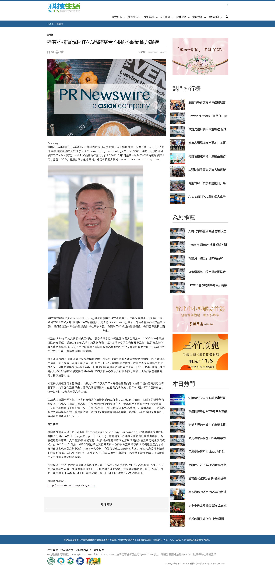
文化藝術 (149, 17)
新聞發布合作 (83, 550)
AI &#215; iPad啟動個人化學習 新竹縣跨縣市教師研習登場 (207, 196)
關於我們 (53, 550)
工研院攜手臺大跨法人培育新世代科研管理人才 (207, 169)
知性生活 (133, 17)
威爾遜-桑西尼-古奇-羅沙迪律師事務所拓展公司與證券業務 (207, 478)
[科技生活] (64, 9)
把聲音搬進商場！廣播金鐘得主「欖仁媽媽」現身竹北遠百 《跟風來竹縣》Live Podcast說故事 (207, 156)
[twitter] (53, 52)
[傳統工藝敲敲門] (200, 352)
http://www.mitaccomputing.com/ (71, 485)
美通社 (60, 23)
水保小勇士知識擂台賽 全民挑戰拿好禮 (207, 505)
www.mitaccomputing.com (140, 159)
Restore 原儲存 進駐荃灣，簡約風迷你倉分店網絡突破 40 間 (207, 244)
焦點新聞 (214, 17)
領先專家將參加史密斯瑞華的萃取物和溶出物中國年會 (207, 438)
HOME (50, 23)
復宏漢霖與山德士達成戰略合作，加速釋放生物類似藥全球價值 (207, 272)
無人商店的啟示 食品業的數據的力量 (207, 492)
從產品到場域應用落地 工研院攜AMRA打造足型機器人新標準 (207, 142)
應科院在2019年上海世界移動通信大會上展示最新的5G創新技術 (207, 465)
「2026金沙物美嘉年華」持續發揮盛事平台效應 (207, 285)
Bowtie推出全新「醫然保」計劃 (207, 116)
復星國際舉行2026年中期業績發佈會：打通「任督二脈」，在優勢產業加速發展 (207, 411)
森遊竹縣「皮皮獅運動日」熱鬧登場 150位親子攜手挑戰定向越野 (207, 183)
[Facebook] (228, 4)
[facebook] (49, 52)
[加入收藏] (62, 52)
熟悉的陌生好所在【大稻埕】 (207, 518)
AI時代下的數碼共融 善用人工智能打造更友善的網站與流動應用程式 (207, 231)
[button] (226, 17)
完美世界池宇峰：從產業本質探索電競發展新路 (207, 424)
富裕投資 (197, 17)
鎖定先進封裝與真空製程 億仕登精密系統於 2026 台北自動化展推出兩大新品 (207, 129)
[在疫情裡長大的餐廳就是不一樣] (200, 56)
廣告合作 (99, 550)
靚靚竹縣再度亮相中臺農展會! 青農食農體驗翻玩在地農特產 (207, 102)
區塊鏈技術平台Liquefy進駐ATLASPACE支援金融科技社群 (207, 451)
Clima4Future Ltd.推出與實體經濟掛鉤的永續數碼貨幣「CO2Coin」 (207, 397)
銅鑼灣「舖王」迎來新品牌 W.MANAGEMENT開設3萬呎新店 (207, 258)
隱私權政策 (66, 550)
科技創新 (117, 17)
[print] (58, 52)
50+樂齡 (165, 17)
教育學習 (181, 17)
